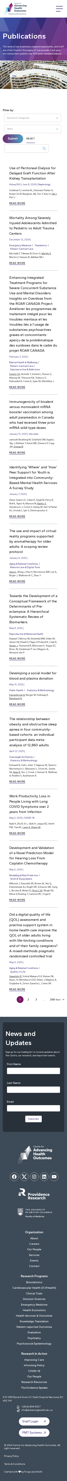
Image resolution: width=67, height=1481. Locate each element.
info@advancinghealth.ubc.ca (37, 1410)
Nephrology (44, 184)
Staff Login (30, 1421)
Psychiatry (34, 1338)
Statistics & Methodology (40, 690)
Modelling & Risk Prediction (23, 875)
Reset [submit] (30, 138)
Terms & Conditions (14, 1464)
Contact (34, 1266)
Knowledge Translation (34, 1321)
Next (58, 999)
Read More (17, 203)
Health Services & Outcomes (34, 1315)
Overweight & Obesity (21, 757)
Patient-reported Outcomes (34, 1327)
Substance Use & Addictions (25, 369)
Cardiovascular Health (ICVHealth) (34, 1287)
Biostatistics (34, 1282)
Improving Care (34, 1359)
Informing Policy (34, 1365)
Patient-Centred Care (21, 248)
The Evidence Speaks (34, 1387)
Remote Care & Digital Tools (25, 567)
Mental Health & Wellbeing (23, 362)
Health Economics (34, 1310)
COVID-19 (29, 817)
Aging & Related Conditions (23, 563)
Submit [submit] (13, 138)
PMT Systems (32, 1432)
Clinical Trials (34, 1293)
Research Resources (34, 1382)
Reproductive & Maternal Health (26, 634)
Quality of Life (17, 971)
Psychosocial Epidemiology (34, 1343)
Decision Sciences (34, 1299)
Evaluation (34, 1332)
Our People (34, 1249)
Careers (34, 1243)
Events (34, 1260)
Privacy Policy (11, 1456)
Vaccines (33, 433)
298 (52, 999)
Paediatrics (41, 245)
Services (34, 1255)
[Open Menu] (59, 8)
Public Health (16, 690)
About (34, 1238)
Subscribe (33, 1118)
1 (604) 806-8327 (31, 1406)
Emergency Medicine (20, 245)
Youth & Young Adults (21, 878)
